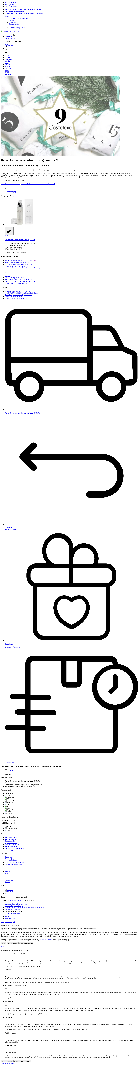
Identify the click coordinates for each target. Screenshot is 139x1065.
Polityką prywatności (46, 940)
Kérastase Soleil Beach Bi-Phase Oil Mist (18, 291)
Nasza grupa (9, 880)
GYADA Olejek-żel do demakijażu (16, 298)
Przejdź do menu (10, 2)
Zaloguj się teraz (10, 38)
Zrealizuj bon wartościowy (13, 864)
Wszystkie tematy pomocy (17, 28)
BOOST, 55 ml (20, 240)
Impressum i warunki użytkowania (16, 904)
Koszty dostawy (14, 22)
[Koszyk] (71, 51)
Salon (7, 873)
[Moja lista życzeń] (6, 48)
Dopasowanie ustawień (26, 943)
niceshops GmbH (15, 900)
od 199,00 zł (23, 9)
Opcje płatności (14, 24)
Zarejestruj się (9, 859)
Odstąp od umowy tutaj (8, 922)
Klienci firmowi (10, 850)
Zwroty (11, 20)
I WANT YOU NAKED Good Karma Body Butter (21, 293)
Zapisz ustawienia (7, 1061)
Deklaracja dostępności (12, 909)
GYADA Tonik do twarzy (13, 297)
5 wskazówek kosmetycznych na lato (17, 262)
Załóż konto (9, 45)
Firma (7, 916)
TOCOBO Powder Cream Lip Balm (16, 283)
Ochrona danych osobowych (14, 906)
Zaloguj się (8, 857)
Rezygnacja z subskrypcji (13, 913)
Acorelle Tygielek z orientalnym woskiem (18, 295)
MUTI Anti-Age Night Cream (14, 278)
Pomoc (7, 17)
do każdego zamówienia (24, 13)
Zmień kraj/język (21, 897)
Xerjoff (7, 276)
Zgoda (3, 943)
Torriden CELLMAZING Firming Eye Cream (20, 281)
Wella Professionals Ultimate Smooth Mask (19, 279)
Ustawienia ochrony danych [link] (14, 911)
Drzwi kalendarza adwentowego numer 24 (18, 264)
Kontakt (11, 26)
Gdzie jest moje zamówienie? (18, 18)
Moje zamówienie (10, 839)
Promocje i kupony (11, 846)
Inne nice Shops (10, 918)
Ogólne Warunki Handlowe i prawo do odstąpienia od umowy (25, 907)
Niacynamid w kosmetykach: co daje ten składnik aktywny (24, 268)
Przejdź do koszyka (11, 6)
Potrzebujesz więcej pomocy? (14, 848)
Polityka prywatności (7, 947)
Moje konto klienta (11, 837)
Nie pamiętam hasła (11, 861)
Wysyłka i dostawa (11, 843)
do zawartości (9, 4)
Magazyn (8, 871)
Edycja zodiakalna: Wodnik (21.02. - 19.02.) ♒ (20, 260)
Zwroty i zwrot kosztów (12, 844)
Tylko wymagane (12, 943)
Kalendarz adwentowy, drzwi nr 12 (16, 266)
